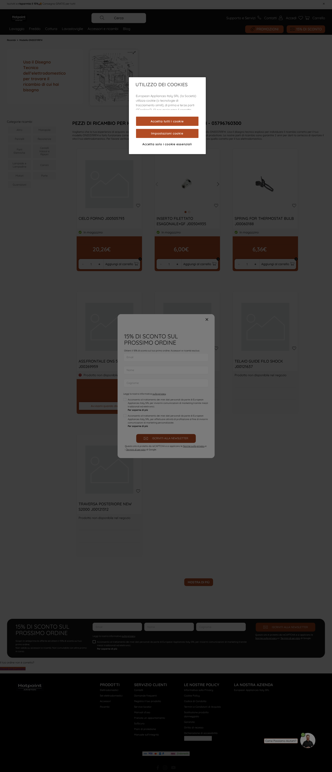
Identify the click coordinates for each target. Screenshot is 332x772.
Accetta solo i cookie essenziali (167, 144)
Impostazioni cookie (167, 133)
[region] (167, 115)
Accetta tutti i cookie (167, 121)
